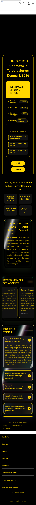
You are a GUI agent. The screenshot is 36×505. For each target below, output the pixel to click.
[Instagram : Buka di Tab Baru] (20, 496)
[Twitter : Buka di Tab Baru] (16, 496)
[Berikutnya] (34, 33)
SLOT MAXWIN (12, 238)
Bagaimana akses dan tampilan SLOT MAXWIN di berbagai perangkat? (15, 376)
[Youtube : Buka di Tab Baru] (24, 496)
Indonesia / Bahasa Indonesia (10, 487)
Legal (17, 501)
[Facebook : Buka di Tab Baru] (12, 496)
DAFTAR (18, 169)
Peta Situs (23, 501)
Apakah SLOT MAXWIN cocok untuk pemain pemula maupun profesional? (15, 408)
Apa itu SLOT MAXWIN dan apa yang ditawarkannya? (15, 340)
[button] (24, 3)
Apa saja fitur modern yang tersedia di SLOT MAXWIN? (14, 387)
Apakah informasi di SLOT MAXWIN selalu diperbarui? (14, 397)
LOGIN (18, 163)
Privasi (11, 501)
